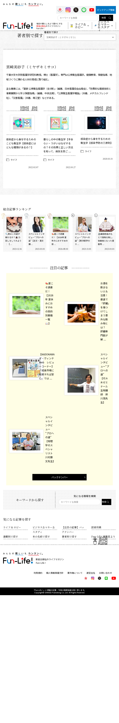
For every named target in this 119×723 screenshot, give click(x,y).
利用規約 (38, 573)
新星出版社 (41, 26)
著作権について (75, 573)
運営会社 (90, 573)
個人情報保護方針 (55, 573)
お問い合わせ (105, 573)
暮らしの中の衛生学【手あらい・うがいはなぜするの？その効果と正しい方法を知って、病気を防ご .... (58, 145)
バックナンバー (59, 477)
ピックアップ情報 (106, 9)
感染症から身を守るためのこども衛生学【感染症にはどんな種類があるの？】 (21, 143)
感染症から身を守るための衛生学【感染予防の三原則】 (97, 141)
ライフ (14, 159)
